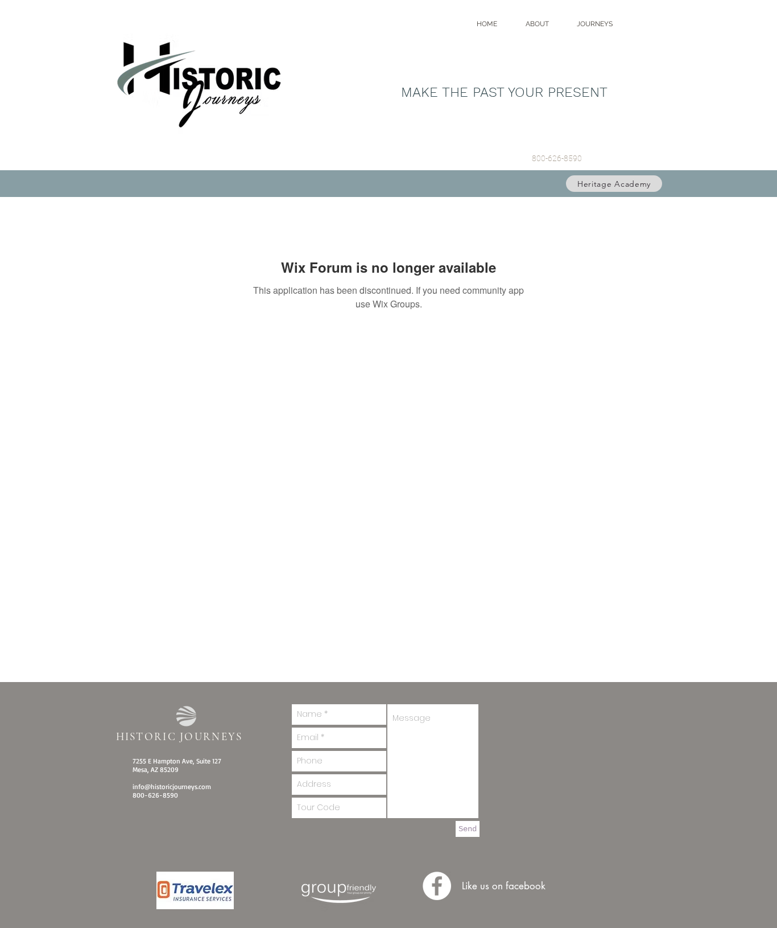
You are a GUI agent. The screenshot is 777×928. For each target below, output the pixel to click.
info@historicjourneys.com (172, 786)
